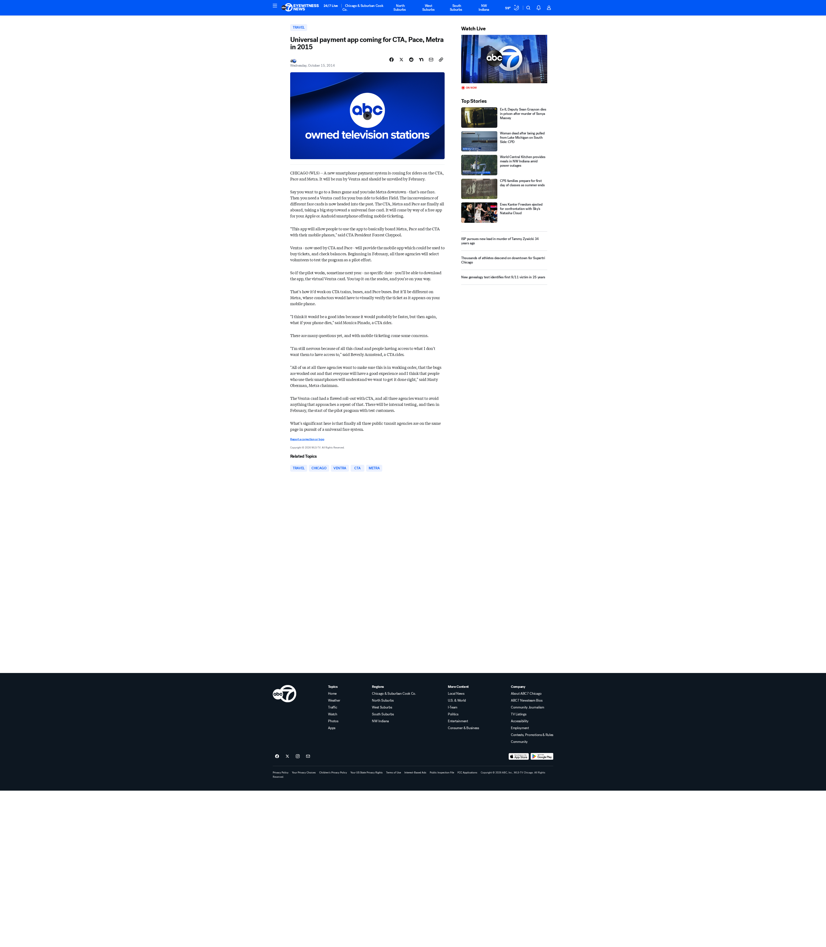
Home (332, 693)
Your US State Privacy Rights (366, 772)
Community (519, 742)
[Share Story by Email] (431, 59)
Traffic (332, 707)
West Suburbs (428, 7)
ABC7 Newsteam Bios (526, 700)
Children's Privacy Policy (333, 772)
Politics (453, 714)
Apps (331, 728)
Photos (333, 721)
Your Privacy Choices (304, 772)
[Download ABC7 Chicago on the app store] (519, 756)
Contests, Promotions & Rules (532, 735)
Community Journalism (527, 707)
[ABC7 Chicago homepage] (300, 7)
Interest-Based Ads (415, 772)
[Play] (504, 59)
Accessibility (520, 721)
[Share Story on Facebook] (391, 59)
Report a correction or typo (307, 439)
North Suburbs (399, 7)
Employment (520, 728)
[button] (274, 5)
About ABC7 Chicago (526, 693)
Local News (456, 693)
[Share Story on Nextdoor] (421, 59)
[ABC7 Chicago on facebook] (277, 756)
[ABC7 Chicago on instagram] (297, 756)
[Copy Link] (441, 59)
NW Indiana (484, 7)
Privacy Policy (280, 772)
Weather (334, 700)
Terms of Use (393, 772)
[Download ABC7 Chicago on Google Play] (542, 756)
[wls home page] (284, 693)
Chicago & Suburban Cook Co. (363, 7)
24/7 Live (331, 5)
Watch (332, 714)
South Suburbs (456, 7)
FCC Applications (467, 772)
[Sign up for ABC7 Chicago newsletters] (308, 756)
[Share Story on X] (401, 59)
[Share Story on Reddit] (411, 59)
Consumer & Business (463, 728)
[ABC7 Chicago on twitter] (287, 756)
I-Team (452, 707)
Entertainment (458, 721)
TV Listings (518, 714)
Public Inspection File (442, 772)
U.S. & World (457, 700)
